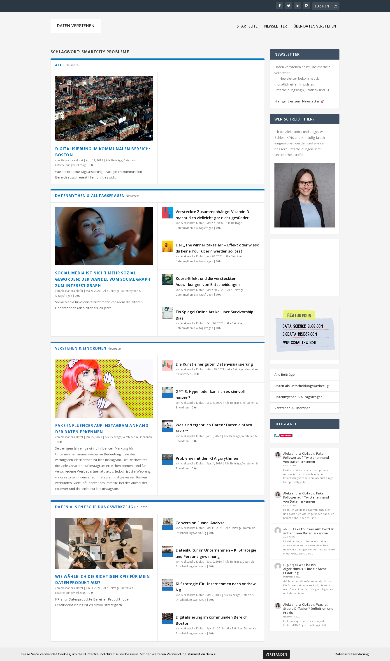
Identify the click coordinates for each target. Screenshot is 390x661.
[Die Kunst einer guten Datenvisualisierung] (167, 365)
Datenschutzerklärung (352, 654)
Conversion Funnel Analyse (200, 522)
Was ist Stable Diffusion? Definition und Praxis (308, 608)
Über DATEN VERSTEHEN (315, 26)
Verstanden (276, 654)
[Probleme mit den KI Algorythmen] (167, 459)
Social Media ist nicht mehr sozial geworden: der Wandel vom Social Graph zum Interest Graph (103, 279)
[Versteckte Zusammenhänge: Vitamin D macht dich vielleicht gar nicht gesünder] (167, 212)
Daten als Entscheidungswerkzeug (301, 386)
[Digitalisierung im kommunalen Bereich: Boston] (104, 108)
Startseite (247, 26)
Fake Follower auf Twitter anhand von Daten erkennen (306, 457)
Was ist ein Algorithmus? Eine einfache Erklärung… (305, 569)
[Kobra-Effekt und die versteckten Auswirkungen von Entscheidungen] (167, 279)
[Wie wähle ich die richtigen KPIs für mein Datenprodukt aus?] (104, 543)
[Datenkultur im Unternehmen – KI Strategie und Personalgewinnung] (167, 551)
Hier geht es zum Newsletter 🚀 (299, 101)
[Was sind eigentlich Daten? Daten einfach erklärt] (167, 426)
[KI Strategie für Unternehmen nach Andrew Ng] (167, 585)
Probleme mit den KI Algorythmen (207, 458)
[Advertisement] (304, 267)
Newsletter (275, 26)
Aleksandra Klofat (71, 160)
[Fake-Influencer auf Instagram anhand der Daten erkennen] (104, 388)
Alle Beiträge (114, 160)
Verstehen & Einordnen (137, 437)
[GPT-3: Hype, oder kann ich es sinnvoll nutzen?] (167, 392)
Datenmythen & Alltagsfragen (194, 228)
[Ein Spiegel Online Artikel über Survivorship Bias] (167, 313)
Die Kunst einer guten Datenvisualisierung (214, 364)
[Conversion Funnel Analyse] (167, 524)
